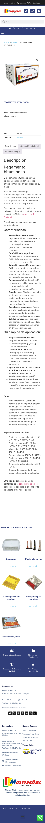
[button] (37, 60)
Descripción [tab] (10, 146)
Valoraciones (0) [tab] (12, 152)
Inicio (7, 43)
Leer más (11, 566)
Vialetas (15, 43)
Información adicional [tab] (29, 146)
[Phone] (32, 11)
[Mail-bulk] (39, 11)
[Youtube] (26, 28)
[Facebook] (10, 28)
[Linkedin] (18, 28)
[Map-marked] (26, 11)
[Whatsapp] (30, 28)
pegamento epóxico (28, 484)
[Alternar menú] (2, 32)
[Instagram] (22, 28)
